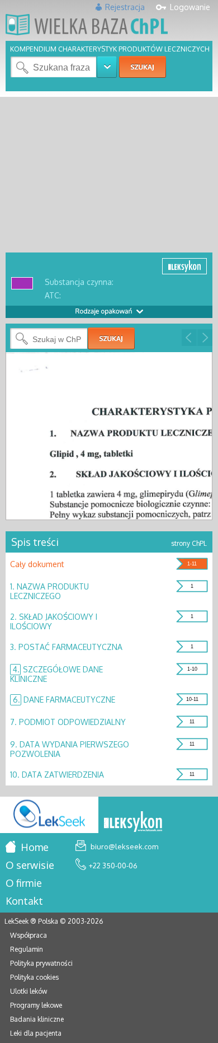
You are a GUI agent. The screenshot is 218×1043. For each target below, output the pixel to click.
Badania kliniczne (37, 1019)
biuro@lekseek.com (123, 846)
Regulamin (26, 949)
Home (33, 847)
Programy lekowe (36, 1005)
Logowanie (190, 7)
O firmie (24, 883)
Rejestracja (125, 7)
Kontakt (24, 901)
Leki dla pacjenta (35, 1033)
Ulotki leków (28, 991)
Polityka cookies (34, 977)
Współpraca (28, 935)
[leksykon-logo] (133, 822)
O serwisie (30, 865)
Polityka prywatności (41, 963)
